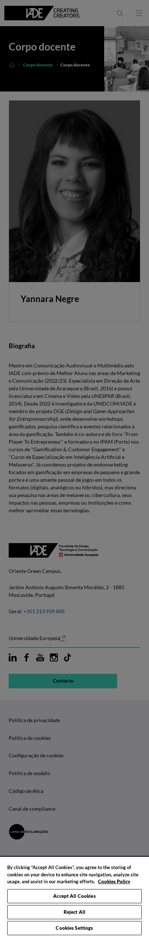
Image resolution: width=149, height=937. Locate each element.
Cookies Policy (114, 881)
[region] (74, 896)
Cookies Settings (74, 928)
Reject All (74, 912)
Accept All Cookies (74, 896)
